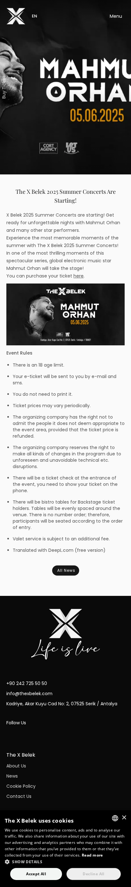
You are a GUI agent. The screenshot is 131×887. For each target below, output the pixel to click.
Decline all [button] (93, 874)
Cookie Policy (21, 786)
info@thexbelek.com (29, 693)
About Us (16, 766)
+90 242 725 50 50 (26, 683)
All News (66, 570)
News (12, 776)
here (78, 276)
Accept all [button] (36, 874)
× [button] (123, 817)
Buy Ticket (4, 87)
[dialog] (65, 848)
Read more (92, 855)
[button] (65, 861)
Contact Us (18, 796)
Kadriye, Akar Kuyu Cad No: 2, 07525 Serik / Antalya (61, 704)
